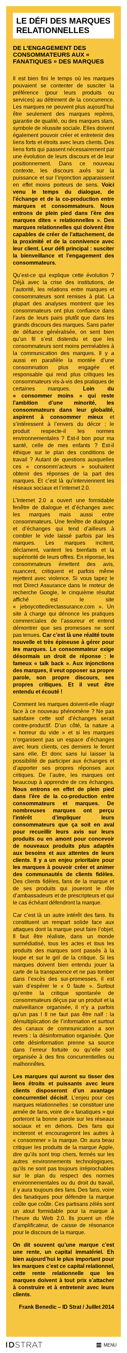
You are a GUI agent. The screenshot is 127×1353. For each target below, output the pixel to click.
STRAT (26, 1345)
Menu (110, 1345)
